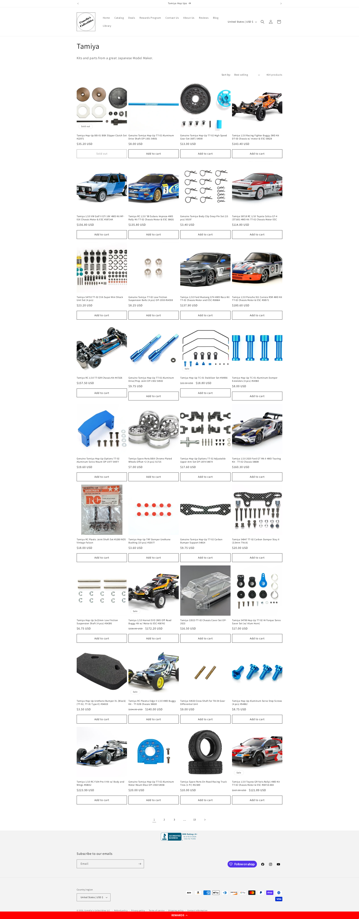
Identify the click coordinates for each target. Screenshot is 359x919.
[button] (179, 915)
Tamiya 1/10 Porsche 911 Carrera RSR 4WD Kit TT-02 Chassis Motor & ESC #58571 (257, 299)
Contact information (197, 910)
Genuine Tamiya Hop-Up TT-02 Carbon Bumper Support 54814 (201, 541)
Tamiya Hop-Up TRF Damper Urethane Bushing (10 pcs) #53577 (149, 541)
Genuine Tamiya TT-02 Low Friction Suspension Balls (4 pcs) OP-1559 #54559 (150, 299)
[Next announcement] (281, 3)
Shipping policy (176, 910)
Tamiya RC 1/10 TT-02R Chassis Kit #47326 (99, 377)
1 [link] (154, 820)
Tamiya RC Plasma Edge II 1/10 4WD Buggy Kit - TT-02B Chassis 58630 (152, 702)
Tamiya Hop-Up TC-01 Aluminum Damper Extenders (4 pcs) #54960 (254, 379)
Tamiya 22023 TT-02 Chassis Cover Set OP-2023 (203, 622)
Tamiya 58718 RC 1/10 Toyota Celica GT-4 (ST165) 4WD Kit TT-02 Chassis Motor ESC (254, 218)
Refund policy (121, 910)
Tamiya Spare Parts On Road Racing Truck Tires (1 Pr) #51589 (203, 783)
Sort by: (226, 74)
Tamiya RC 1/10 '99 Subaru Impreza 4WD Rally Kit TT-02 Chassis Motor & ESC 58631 (151, 218)
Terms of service (157, 910)
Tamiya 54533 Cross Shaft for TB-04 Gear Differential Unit (202, 702)
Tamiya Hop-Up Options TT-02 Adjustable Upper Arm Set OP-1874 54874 (203, 460)
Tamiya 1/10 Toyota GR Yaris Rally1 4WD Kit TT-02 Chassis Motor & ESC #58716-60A (256, 783)
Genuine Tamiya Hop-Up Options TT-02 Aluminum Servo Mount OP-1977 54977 (98, 460)
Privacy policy (138, 910)
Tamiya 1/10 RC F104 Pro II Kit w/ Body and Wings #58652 (100, 783)
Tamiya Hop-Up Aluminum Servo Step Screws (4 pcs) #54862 (257, 702)
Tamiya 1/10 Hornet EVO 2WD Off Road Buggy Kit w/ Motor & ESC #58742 (149, 622)
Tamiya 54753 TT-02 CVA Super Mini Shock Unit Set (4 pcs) (100, 299)
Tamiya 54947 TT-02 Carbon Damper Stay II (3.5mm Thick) (255, 541)
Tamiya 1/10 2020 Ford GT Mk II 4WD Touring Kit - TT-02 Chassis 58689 (256, 460)
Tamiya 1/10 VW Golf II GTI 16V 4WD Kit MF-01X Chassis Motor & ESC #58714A (100, 218)
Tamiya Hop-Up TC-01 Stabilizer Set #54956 (204, 377)
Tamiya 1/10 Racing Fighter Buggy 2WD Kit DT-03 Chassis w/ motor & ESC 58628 (255, 137)
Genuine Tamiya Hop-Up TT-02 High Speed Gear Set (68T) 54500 (203, 137)
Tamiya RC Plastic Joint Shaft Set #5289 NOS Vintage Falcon (101, 541)
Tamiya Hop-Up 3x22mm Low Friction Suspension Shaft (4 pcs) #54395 (97, 622)
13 (194, 819)
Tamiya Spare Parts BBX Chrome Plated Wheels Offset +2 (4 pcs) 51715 (150, 460)
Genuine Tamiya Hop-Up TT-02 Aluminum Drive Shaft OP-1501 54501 (151, 137)
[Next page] (205, 820)
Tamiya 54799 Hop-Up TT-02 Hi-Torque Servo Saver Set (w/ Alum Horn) (256, 622)
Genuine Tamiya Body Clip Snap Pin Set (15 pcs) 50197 (204, 218)
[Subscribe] (140, 863)
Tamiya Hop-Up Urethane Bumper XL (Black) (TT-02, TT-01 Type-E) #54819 (101, 702)
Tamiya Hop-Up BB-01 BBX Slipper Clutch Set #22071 (102, 137)
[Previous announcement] (78, 3)
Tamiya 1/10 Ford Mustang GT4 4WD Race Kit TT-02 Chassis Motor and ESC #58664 (205, 299)
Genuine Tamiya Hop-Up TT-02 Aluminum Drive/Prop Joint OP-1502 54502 (151, 379)
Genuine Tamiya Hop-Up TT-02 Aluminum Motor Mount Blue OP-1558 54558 (151, 783)
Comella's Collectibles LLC (97, 910)
